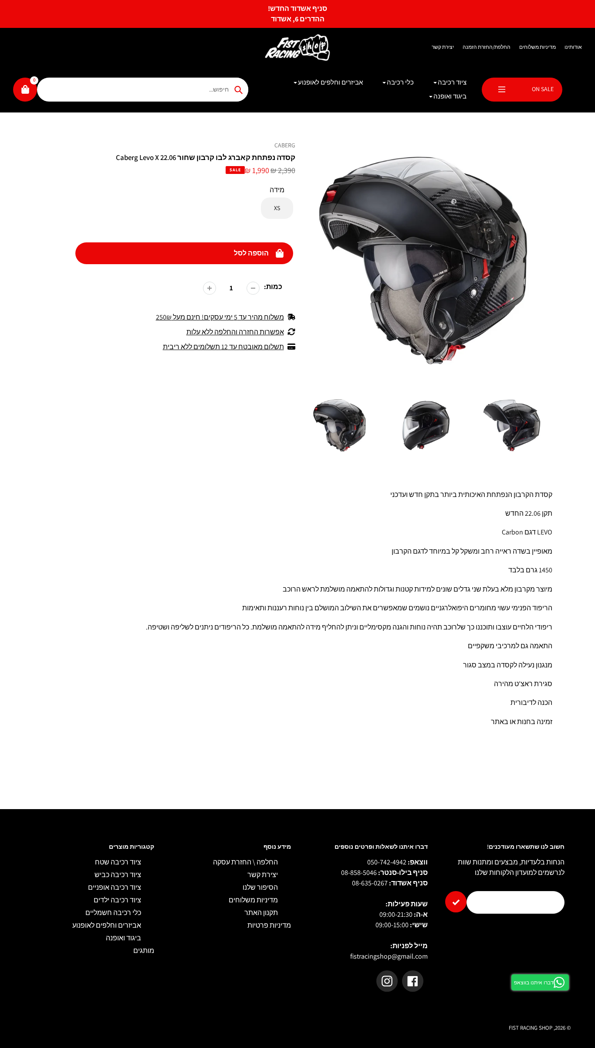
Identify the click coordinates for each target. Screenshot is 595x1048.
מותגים (143, 950)
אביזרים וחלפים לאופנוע (106, 925)
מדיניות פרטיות (269, 925)
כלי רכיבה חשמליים (113, 912)
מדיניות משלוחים (537, 47)
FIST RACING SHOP (530, 1027)
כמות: (273, 286)
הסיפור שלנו (260, 887)
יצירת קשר (443, 47)
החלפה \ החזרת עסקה (245, 862)
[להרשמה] (456, 901)
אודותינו (573, 47)
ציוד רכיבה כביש (118, 874)
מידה (277, 189)
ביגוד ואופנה (123, 938)
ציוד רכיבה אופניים (114, 887)
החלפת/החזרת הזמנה (486, 47)
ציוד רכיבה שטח (118, 862)
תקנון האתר (261, 912)
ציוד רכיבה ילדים (117, 900)
